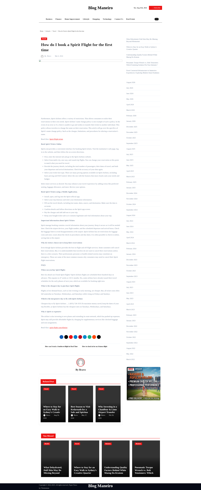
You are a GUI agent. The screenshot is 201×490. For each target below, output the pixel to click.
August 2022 (130, 348)
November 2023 (131, 265)
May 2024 (129, 232)
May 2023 (129, 298)
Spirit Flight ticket (56, 139)
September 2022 (131, 343)
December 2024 (131, 193)
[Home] (41, 19)
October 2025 (131, 138)
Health (47, 444)
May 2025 (129, 165)
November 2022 (131, 332)
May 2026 (129, 99)
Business (49, 19)
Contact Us (119, 19)
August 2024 (130, 215)
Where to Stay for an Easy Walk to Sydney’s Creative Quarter (52, 410)
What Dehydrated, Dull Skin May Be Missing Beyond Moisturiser (53, 471)
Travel (44, 39)
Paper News (73, 485)
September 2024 (131, 210)
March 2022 (130, 359)
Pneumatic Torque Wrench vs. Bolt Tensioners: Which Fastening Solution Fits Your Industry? (146, 473)
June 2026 (129, 93)
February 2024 (131, 248)
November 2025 (131, 132)
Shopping (96, 19)
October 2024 (131, 204)
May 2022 (129, 354)
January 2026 (130, 121)
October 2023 (131, 271)
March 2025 (130, 176)
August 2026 (130, 82)
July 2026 (129, 88)
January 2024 (130, 254)
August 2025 (130, 149)
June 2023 (129, 293)
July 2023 (129, 287)
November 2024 (131, 199)
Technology (107, 19)
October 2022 (131, 337)
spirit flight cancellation (58, 328)
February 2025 (131, 182)
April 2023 (130, 304)
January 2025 (130, 188)
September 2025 (131, 143)
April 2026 (130, 104)
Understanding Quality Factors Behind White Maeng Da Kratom (115, 470)
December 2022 (131, 326)
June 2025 (129, 160)
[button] (161, 19)
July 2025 (129, 154)
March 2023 (130, 309)
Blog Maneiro (100, 7)
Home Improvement (72, 19)
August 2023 (130, 282)
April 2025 (130, 171)
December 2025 (131, 127)
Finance (58, 19)
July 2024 (129, 221)
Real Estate (130, 19)
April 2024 (130, 237)
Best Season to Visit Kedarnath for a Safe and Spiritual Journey (80, 410)
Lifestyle (86, 19)
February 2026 (131, 116)
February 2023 (131, 315)
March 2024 (130, 243)
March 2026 (130, 110)
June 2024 (129, 226)
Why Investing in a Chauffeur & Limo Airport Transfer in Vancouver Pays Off (108, 410)
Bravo (49, 56)
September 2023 (131, 276)
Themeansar (45, 488)
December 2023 (131, 260)
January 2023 (130, 321)
